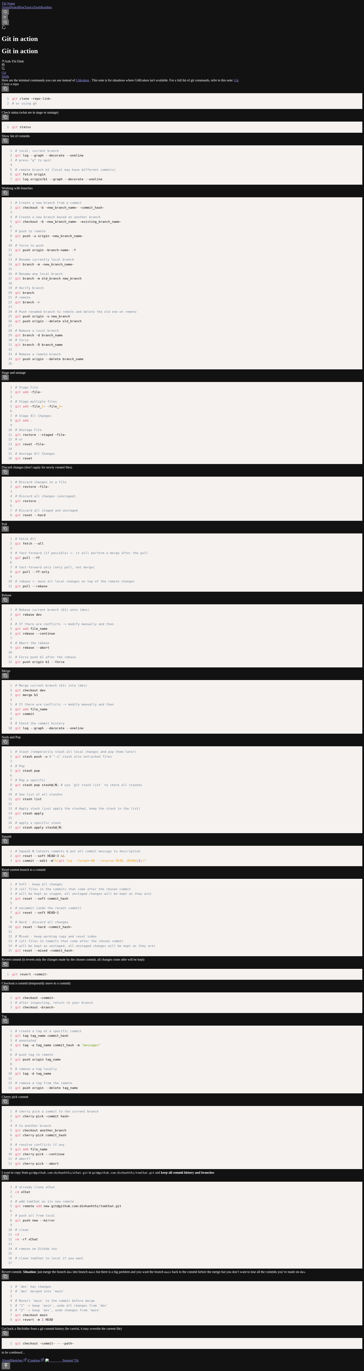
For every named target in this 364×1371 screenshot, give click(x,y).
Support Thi (70, 1360)
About (6, 7)
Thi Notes (8, 3)
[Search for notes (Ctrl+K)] (5, 12)
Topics (28, 7)
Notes (14, 7)
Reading (46, 7)
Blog (21, 7)
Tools (37, 7)
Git (236, 80)
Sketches (17, 1360)
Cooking (34, 1360)
